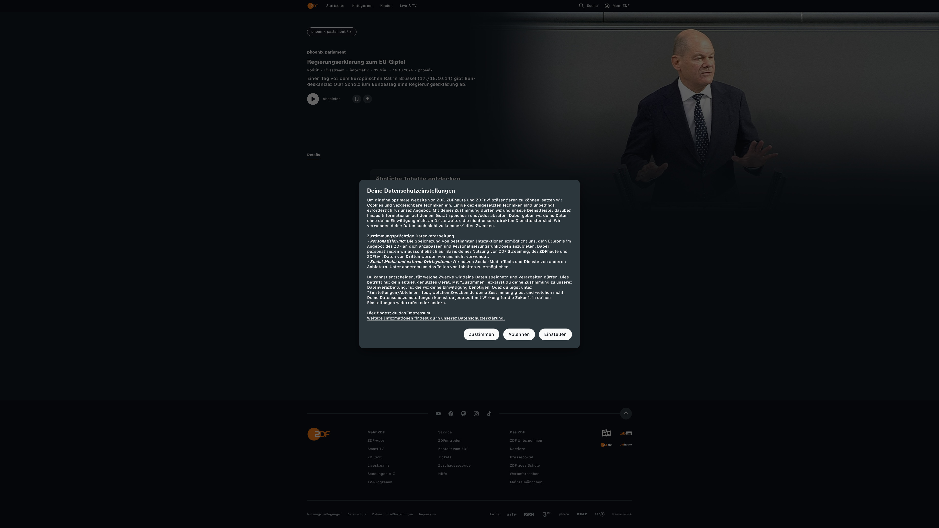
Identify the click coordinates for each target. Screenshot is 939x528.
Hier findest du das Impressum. (399, 313)
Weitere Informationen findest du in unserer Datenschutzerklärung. (436, 318)
